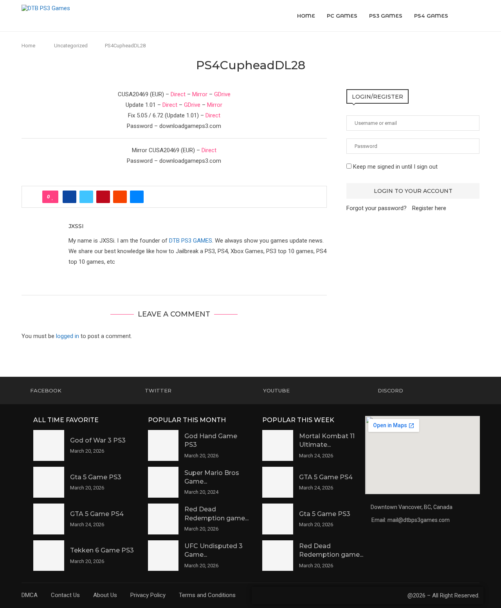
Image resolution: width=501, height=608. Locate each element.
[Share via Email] (137, 197)
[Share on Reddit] (120, 197)
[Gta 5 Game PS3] (48, 482)
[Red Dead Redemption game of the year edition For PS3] (163, 519)
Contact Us (65, 595)
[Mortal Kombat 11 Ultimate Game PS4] (277, 445)
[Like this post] (53, 197)
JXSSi (76, 226)
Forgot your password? (376, 208)
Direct (178, 94)
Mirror (199, 94)
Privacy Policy (148, 595)
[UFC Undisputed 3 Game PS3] (163, 555)
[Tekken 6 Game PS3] (48, 555)
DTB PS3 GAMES (190, 240)
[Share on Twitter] (86, 197)
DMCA (30, 595)
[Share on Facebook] (69, 197)
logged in (67, 336)
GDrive (222, 94)
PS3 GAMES (385, 16)
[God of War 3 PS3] (48, 445)
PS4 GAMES (431, 16)
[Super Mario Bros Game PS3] (163, 482)
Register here (429, 208)
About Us (105, 595)
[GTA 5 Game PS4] (48, 519)
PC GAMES (342, 16)
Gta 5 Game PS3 (95, 477)
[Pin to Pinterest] (103, 197)
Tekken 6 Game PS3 (102, 550)
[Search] (475, 15)
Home (306, 16)
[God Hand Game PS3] (163, 445)
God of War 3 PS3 (98, 440)
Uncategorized (71, 46)
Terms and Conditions (207, 595)
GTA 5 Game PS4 (97, 514)
